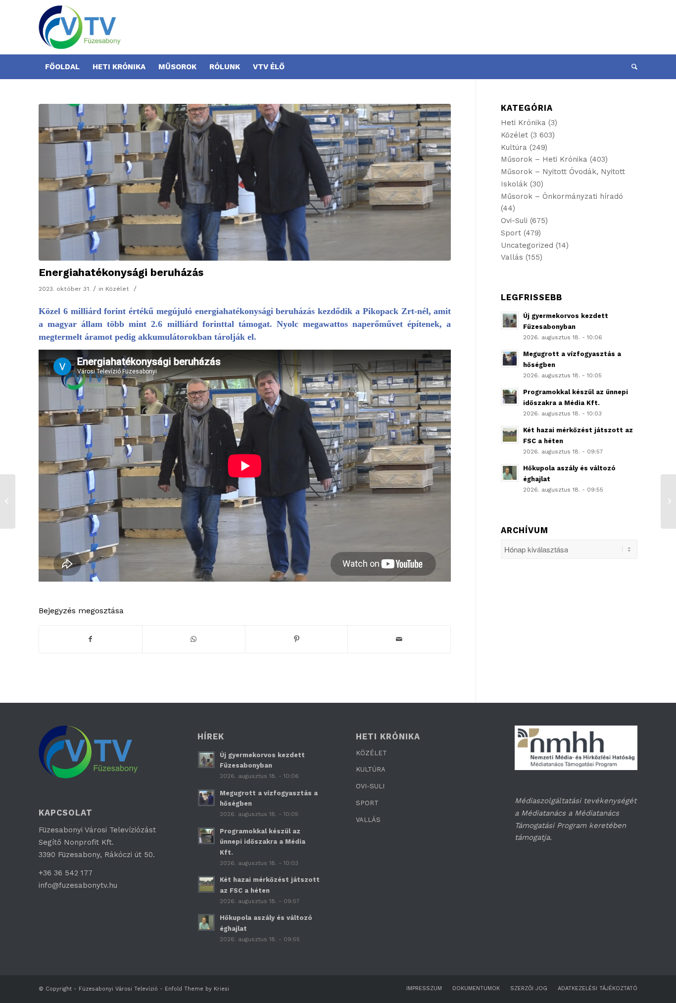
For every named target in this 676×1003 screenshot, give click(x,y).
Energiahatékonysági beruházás (121, 272)
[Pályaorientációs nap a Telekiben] (7, 501)
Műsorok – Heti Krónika (544, 159)
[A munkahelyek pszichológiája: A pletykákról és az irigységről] (668, 501)
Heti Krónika (523, 122)
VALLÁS (368, 819)
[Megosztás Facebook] (90, 639)
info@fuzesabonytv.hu (78, 885)
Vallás (512, 257)
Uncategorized (527, 245)
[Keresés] (631, 66)
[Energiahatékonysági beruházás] (245, 182)
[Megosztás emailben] (399, 639)
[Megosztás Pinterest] (296, 639)
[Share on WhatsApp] (194, 639)
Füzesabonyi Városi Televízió (118, 989)
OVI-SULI (370, 786)
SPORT (367, 803)
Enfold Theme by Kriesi (197, 989)
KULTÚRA (371, 769)
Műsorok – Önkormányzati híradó (562, 196)
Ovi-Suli (514, 220)
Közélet (117, 288)
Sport (511, 232)
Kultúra (514, 147)
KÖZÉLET (371, 753)
